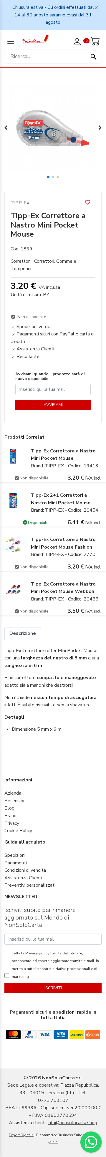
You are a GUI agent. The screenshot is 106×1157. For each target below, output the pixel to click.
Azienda (12, 793)
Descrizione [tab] (22, 633)
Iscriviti (53, 988)
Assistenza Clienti (23, 878)
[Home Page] (35, 38)
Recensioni (15, 801)
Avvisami (53, 405)
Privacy (11, 823)
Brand (10, 815)
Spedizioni (14, 855)
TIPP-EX (20, 203)
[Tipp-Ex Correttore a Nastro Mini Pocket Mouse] (13, 455)
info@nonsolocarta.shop (72, 1122)
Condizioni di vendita (25, 870)
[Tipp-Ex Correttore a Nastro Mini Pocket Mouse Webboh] (13, 589)
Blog (9, 808)
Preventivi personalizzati (29, 885)
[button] (48, 177)
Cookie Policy (18, 830)
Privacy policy (36, 953)
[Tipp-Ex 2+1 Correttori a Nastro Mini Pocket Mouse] (13, 500)
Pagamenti (15, 863)
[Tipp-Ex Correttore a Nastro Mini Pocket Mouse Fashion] (13, 544)
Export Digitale (21, 1135)
